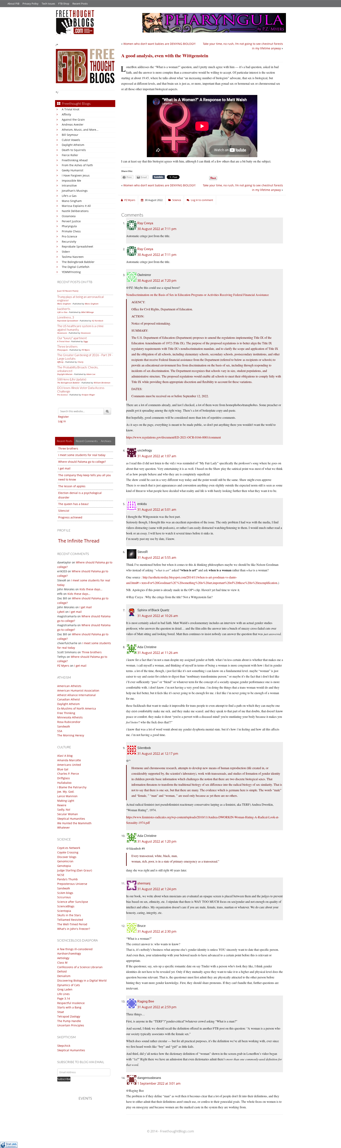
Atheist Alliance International (76, 695)
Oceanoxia (69, 216)
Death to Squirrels (74, 150)
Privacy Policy (30, 3)
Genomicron (65, 861)
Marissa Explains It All (76, 206)
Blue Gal (62, 769)
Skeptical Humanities (71, 818)
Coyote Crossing (67, 852)
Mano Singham (72, 201)
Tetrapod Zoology (68, 1016)
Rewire (61, 805)
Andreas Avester (72, 124)
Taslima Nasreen (73, 257)
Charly (80, 361)
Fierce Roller (70, 155)
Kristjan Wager (88, 394)
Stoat (60, 1012)
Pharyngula (69, 226)
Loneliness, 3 (65, 317)
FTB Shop (63, 3)
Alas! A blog (65, 756)
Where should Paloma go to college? (82, 462)
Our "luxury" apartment (72, 338)
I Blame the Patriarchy (71, 787)
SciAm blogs (65, 893)
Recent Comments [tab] (87, 441)
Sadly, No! (63, 809)
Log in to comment (202, 200)
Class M (62, 962)
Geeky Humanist (72, 170)
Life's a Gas (69, 196)
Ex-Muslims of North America (76, 708)
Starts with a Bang (69, 1007)
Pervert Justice (71, 221)
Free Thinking (66, 713)
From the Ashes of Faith (77, 165)
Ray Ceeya (145, 223)
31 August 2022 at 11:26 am (157, 653)
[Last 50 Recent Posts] (67, 290)
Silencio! (63, 511)
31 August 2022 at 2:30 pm (156, 931)
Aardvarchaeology (69, 953)
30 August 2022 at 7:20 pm (156, 280)
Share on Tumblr (159, 177)
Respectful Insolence (71, 1003)
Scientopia (64, 911)
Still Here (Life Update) (71, 379)
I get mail (64, 468)
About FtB (13, 3)
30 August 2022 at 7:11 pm (156, 229)
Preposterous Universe (72, 884)
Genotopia (64, 866)
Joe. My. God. (65, 791)
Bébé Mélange (87, 312)
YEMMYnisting (71, 272)
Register (63, 417)
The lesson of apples (71, 486)
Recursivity (69, 241)
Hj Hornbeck (97, 320)
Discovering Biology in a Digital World (82, 980)
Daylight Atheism (73, 145)
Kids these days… (91, 589)
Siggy (85, 341)
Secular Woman (67, 814)
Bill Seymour (70, 135)
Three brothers (67, 346)
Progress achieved (70, 517)
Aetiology (63, 958)
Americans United (69, 765)
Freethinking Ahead (75, 160)
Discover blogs (66, 857)
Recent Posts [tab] (64, 441)
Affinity (66, 114)
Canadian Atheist (68, 699)
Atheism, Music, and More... (80, 129)
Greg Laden (64, 989)
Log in (62, 421)
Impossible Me (71, 180)
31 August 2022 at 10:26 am (157, 616)
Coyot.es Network (68, 848)
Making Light (65, 801)
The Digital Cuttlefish (75, 267)
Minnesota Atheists (70, 717)
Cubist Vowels (71, 140)
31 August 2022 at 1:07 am (156, 456)
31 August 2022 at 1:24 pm (156, 889)
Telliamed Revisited (70, 920)
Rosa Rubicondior (69, 722)
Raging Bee (145, 1001)
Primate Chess (71, 231)
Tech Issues (48, 3)
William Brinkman (102, 382)
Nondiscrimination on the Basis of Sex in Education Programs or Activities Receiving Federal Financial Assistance (197, 295)
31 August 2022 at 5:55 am (156, 557)
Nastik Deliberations (75, 211)
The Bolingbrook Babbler (78, 262)
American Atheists (69, 686)
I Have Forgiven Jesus (76, 175)
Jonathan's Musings (75, 190)
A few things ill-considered (75, 949)
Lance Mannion (67, 796)
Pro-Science (69, 236)
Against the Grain (73, 119)
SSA (59, 731)
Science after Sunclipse (72, 902)
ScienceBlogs (65, 906)
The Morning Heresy (70, 735)
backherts (63, 309)
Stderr (66, 251)
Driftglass (63, 778)
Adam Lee (90, 374)
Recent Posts (80, 3)
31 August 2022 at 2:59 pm (156, 1007)
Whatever (63, 827)
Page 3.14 (63, 998)
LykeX (61, 612)
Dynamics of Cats (68, 985)
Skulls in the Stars (69, 915)
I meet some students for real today (81, 455)
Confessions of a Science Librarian (80, 967)
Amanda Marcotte (69, 760)
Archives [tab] (106, 441)
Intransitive (69, 185)
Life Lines (63, 994)
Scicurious (64, 897)
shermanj (143, 883)
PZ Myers (86, 349)
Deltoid (62, 971)
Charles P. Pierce (68, 773)
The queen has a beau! (73, 504)
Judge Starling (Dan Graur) (74, 870)
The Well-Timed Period (72, 924)
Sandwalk (63, 726)
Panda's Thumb (67, 879)
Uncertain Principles (70, 1025)
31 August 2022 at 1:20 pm (156, 841)
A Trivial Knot (70, 109)
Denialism (63, 976)
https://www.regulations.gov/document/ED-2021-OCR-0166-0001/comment (173, 437)
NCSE (60, 875)
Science (176, 200)
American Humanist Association (78, 690)
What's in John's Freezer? (73, 929)
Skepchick (63, 1046)
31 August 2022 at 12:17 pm (157, 753)
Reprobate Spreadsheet (77, 246)
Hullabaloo (64, 783)
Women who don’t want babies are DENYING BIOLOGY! (159, 44)
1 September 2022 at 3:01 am (159, 1083)
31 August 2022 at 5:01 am (156, 509)
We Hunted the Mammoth (74, 823)
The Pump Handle (69, 1021)
